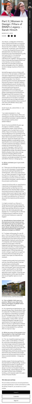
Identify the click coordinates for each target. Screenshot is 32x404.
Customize (16, 396)
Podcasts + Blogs (30, 26)
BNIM (5, 3)
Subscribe (30, 14)
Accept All (16, 392)
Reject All (16, 400)
